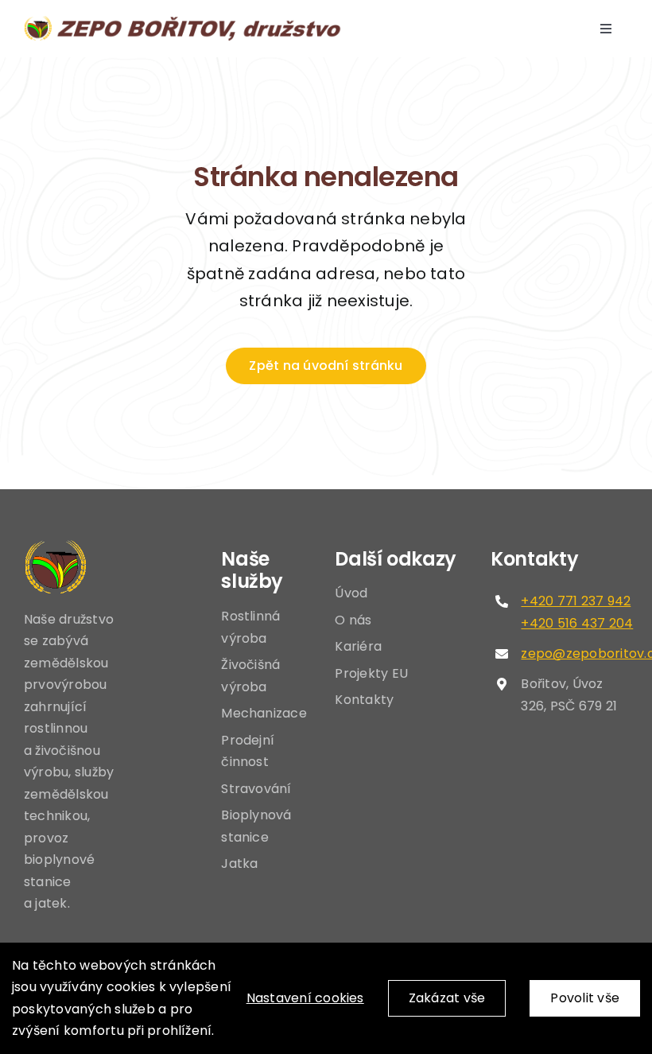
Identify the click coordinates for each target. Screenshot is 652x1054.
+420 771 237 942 (576, 601)
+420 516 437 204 (577, 623)
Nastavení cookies (305, 998)
